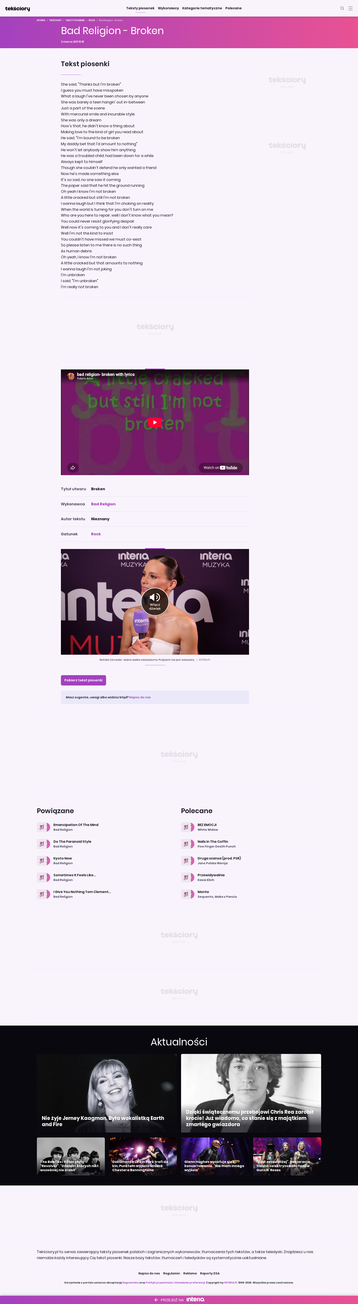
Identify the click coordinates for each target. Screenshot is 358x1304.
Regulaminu (130, 1282)
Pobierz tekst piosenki (83, 680)
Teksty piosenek (75, 20)
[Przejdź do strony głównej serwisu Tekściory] (17, 8)
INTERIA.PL (231, 1282)
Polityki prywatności (159, 1282)
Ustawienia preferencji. (189, 1282)
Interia (41, 20)
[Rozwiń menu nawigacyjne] (350, 8)
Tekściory (55, 20)
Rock (92, 20)
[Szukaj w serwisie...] (342, 8)
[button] (140, 8)
